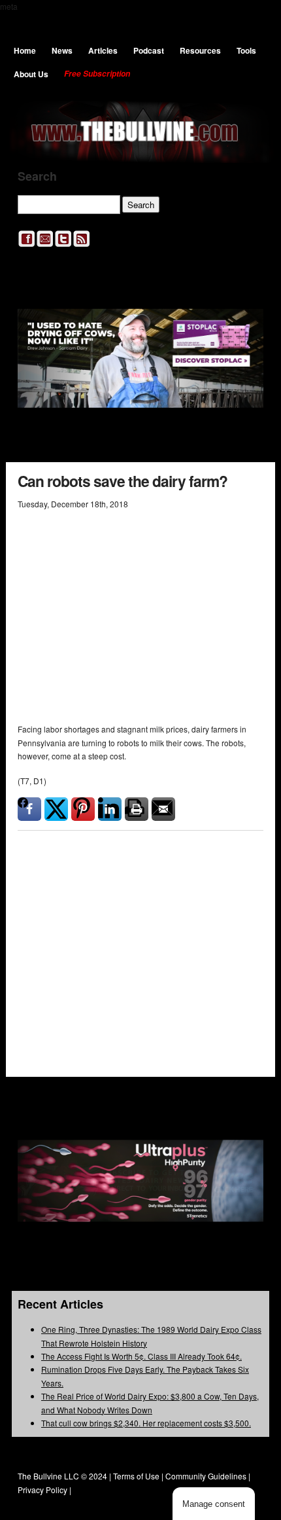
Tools (246, 50)
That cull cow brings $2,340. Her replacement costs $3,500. (146, 1422)
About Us (31, 74)
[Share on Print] (136, 809)
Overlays (245, 902)
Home (25, 50)
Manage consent (213, 1504)
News (62, 50)
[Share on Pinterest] (83, 809)
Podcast (148, 50)
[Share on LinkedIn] (110, 809)
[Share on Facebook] (29, 809)
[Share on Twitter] (56, 809)
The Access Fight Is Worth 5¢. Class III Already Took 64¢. (141, 1356)
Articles (103, 50)
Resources (200, 50)
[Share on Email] (163, 809)
